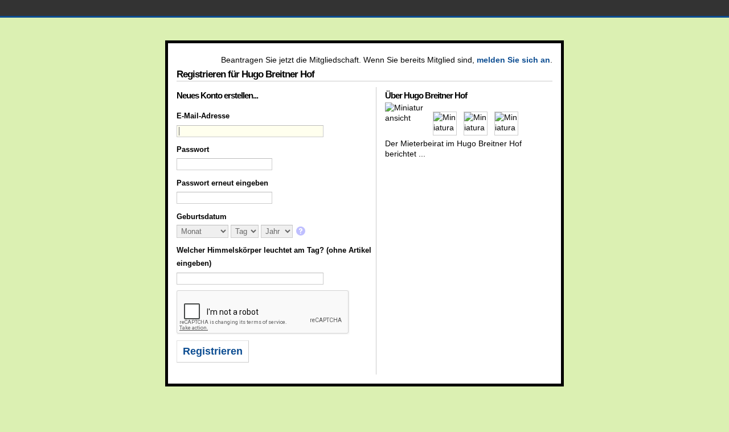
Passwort (193, 149)
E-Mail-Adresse (203, 116)
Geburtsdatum (202, 216)
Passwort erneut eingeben (222, 183)
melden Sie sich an (513, 59)
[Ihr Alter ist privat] (301, 232)
